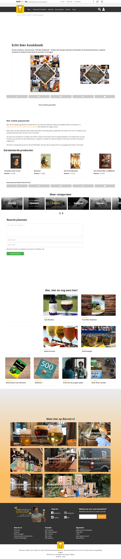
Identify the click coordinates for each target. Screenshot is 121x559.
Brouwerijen (59, 9)
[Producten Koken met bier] (60, 336)
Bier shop (48, 536)
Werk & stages (19, 534)
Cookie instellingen (20, 538)
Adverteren (69, 1)
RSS (68, 518)
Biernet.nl (50, 554)
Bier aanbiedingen (51, 532)
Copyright (79, 532)
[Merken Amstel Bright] (98, 336)
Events (68, 9)
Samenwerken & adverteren (23, 536)
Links (78, 534)
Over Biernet (77, 1)
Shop (74, 9)
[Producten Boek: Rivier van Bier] (103, 368)
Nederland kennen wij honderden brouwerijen (22, 127)
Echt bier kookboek (38, 15)
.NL (26, 1)
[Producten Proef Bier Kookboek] (98, 305)
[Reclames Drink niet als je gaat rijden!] (74, 368)
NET (22, 1)
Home (18, 15)
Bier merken (49, 530)
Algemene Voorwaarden (84, 530)
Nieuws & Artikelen (39, 9)
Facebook (57, 513)
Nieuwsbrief (80, 538)
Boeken (29, 15)
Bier (29, 9)
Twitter (56, 518)
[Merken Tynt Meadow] (60, 305)
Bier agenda (49, 538)
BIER (18, 1)
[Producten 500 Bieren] (46, 368)
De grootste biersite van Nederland (37, 2)
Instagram (70, 513)
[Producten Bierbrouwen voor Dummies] (17, 368)
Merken (50, 9)
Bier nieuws (49, 534)
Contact (62, 1)
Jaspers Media (69, 554)
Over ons (17, 530)
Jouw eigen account (82, 536)
